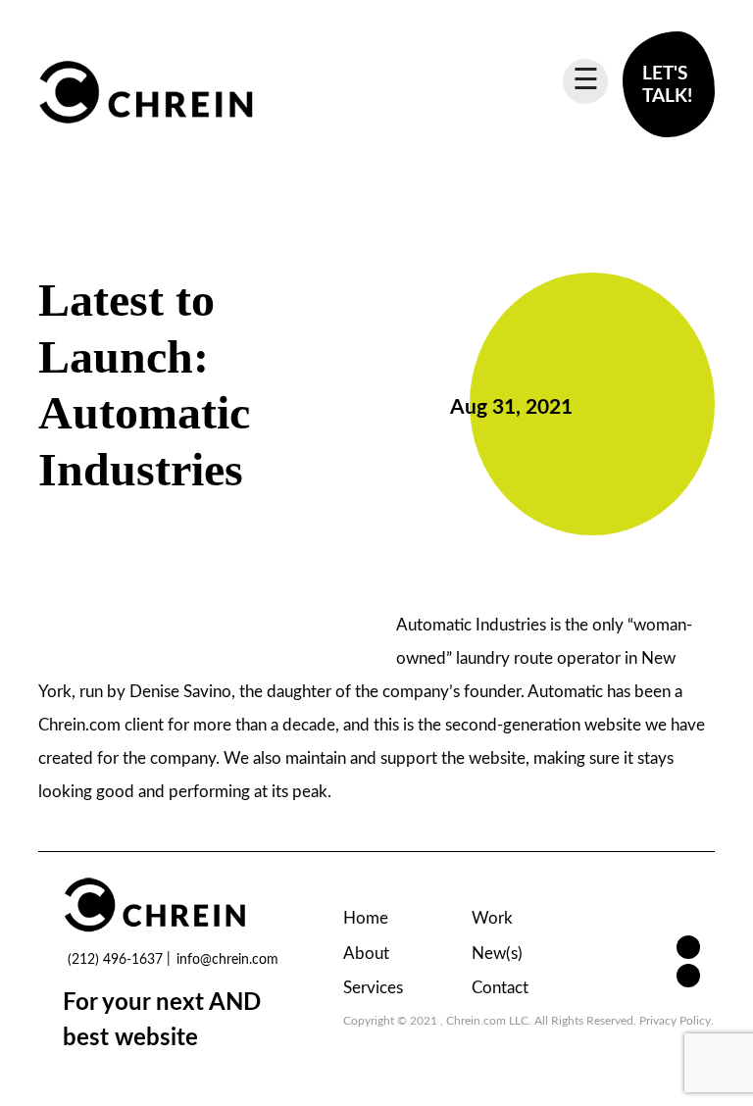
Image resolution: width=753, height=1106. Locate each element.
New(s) (497, 953)
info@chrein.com (227, 960)
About (366, 953)
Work (492, 918)
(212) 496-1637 (115, 960)
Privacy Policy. (676, 1021)
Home (365, 918)
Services (373, 988)
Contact (500, 988)
